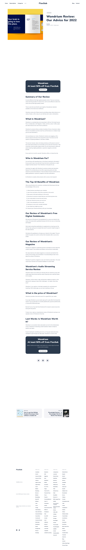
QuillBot (54, 528)
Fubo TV (46, 501)
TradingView (64, 507)
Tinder (63, 505)
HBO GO (46, 509)
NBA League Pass (56, 499)
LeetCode (46, 528)
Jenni (45, 520)
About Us (64, 536)
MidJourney (55, 484)
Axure (36, 486)
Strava (63, 495)
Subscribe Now (43, 89)
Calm (36, 503)
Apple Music (37, 484)
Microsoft (55, 482)
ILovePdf (46, 516)
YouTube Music (65, 532)
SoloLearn (64, 486)
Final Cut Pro (46, 490)
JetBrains (46, 522)
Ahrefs (36, 474)
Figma (45, 488)
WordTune (64, 524)
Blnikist (36, 495)
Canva (36, 505)
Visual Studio (64, 516)
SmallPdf (64, 482)
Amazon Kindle (38, 476)
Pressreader (55, 524)
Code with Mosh (38, 511)
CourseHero (37, 516)
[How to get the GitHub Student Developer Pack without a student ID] (29, 413)
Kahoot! (45, 524)
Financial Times (47, 493)
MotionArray (55, 490)
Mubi (54, 493)
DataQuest (37, 524)
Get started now (43, 351)
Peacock (55, 516)
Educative (46, 472)
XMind (63, 528)
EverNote (46, 484)
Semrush (55, 535)
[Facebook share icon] (43, 360)
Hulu (45, 513)
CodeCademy (38, 509)
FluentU (45, 497)
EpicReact (46, 480)
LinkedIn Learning (47, 532)
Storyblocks (64, 493)
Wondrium (64, 522)
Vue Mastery (64, 518)
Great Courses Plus (48, 507)
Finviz (45, 495)
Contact (78, 3)
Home (6, 3)
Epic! (45, 478)
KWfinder (46, 526)
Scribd (54, 531)
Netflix (54, 501)
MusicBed (55, 495)
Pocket (54, 522)
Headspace (46, 511)
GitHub (45, 505)
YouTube (64, 530)
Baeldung (37, 490)
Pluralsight (55, 520)
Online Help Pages (66, 543)
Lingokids (46, 530)
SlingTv (63, 474)
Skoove (63, 480)
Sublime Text (64, 490)
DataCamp (37, 522)
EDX (45, 474)
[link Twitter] (20, 531)
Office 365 (55, 512)
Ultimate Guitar (65, 513)
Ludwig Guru (55, 472)
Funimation (46, 503)
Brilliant (36, 501)
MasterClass (55, 476)
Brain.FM (37, 499)
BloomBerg (37, 497)
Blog (73, 3)
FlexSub (43, 3)
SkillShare (64, 478)
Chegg (36, 507)
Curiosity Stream (38, 520)
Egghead (46, 476)
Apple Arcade (38, 482)
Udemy (63, 511)
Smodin (63, 484)
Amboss (37, 480)
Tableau (63, 497)
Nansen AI (55, 497)
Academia (37, 472)
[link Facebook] (17, 531)
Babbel (36, 488)
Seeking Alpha (56, 533)
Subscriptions (13, 3)
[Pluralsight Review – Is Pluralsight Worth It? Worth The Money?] (57, 413)
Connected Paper (38, 513)
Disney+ (37, 530)
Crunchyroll (37, 518)
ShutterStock (64, 472)
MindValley (55, 486)
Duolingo (37, 532)
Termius (63, 499)
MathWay (55, 478)
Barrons (37, 493)
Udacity (63, 509)
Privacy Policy (65, 545)
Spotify (63, 488)
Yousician (64, 534)
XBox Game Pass (65, 526)
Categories (20, 3)
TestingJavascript (65, 501)
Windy (63, 520)
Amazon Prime (38, 478)
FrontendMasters (47, 499)
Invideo (45, 518)
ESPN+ (45, 482)
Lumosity (55, 474)
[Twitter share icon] (38, 360)
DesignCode (37, 528)
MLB (54, 488)
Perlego (54, 518)
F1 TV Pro (46, 486)
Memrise (55, 480)
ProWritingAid (56, 526)
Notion (54, 510)
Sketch (63, 476)
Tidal (63, 503)
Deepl (36, 526)
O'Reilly (54, 514)
